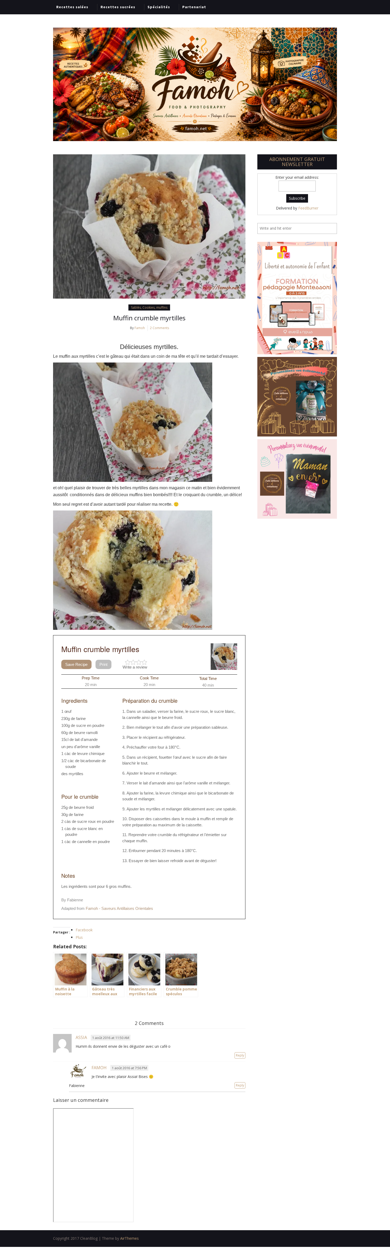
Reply (240, 1055)
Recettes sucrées (118, 7)
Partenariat (194, 7)
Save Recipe (76, 664)
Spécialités (159, 7)
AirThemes (129, 1238)
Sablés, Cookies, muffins (149, 307)
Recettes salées (72, 7)
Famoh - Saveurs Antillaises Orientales (119, 908)
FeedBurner (308, 208)
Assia (81, 1037)
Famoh (140, 328)
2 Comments (159, 328)
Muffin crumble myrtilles (149, 317)
